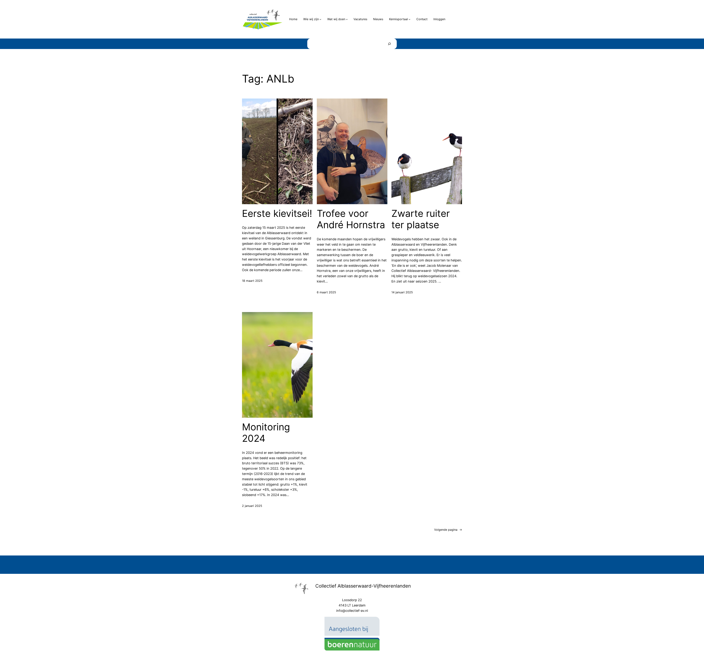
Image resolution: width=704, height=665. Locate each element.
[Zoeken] (389, 43)
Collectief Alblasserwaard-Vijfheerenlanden (363, 586)
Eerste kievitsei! (277, 213)
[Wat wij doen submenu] (347, 19)
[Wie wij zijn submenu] (320, 19)
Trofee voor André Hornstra (351, 219)
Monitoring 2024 (266, 432)
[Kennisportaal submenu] (409, 19)
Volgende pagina (448, 529)
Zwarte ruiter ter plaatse (420, 219)
